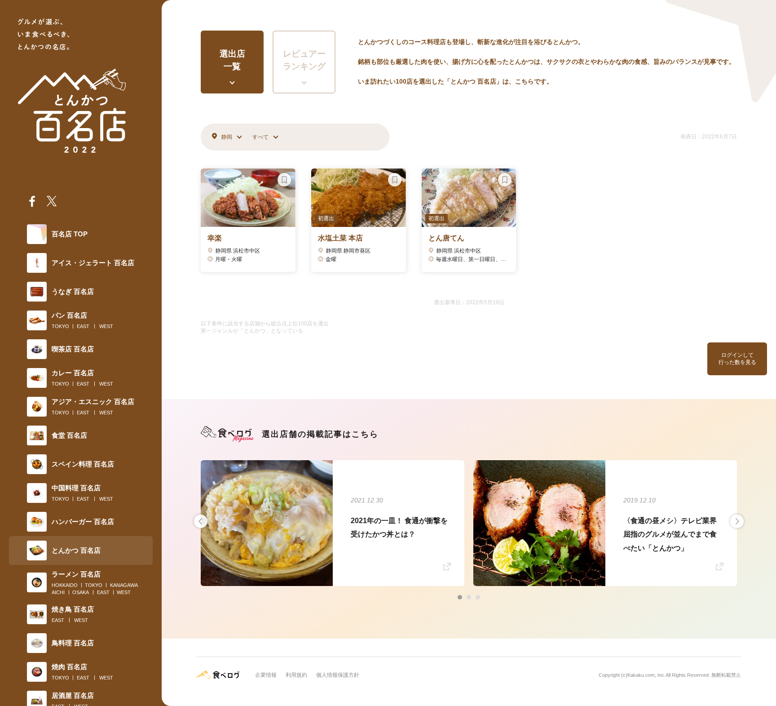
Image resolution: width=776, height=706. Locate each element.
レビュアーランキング (304, 60)
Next (737, 521)
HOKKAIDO (65, 585)
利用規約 (296, 675)
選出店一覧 (232, 60)
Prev (200, 521)
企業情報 (266, 675)
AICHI (58, 592)
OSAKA (80, 592)
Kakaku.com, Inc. (646, 675)
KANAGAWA (124, 585)
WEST (106, 326)
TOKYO (60, 326)
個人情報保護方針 (337, 675)
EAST (83, 326)
